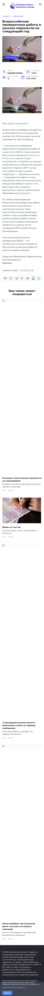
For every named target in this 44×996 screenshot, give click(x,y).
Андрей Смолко (15, 73)
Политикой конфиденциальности (13, 987)
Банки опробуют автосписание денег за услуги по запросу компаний (18, 926)
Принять (7, 993)
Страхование (11, 57)
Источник (7, 263)
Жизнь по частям (11, 527)
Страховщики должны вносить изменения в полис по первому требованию (19, 725)
